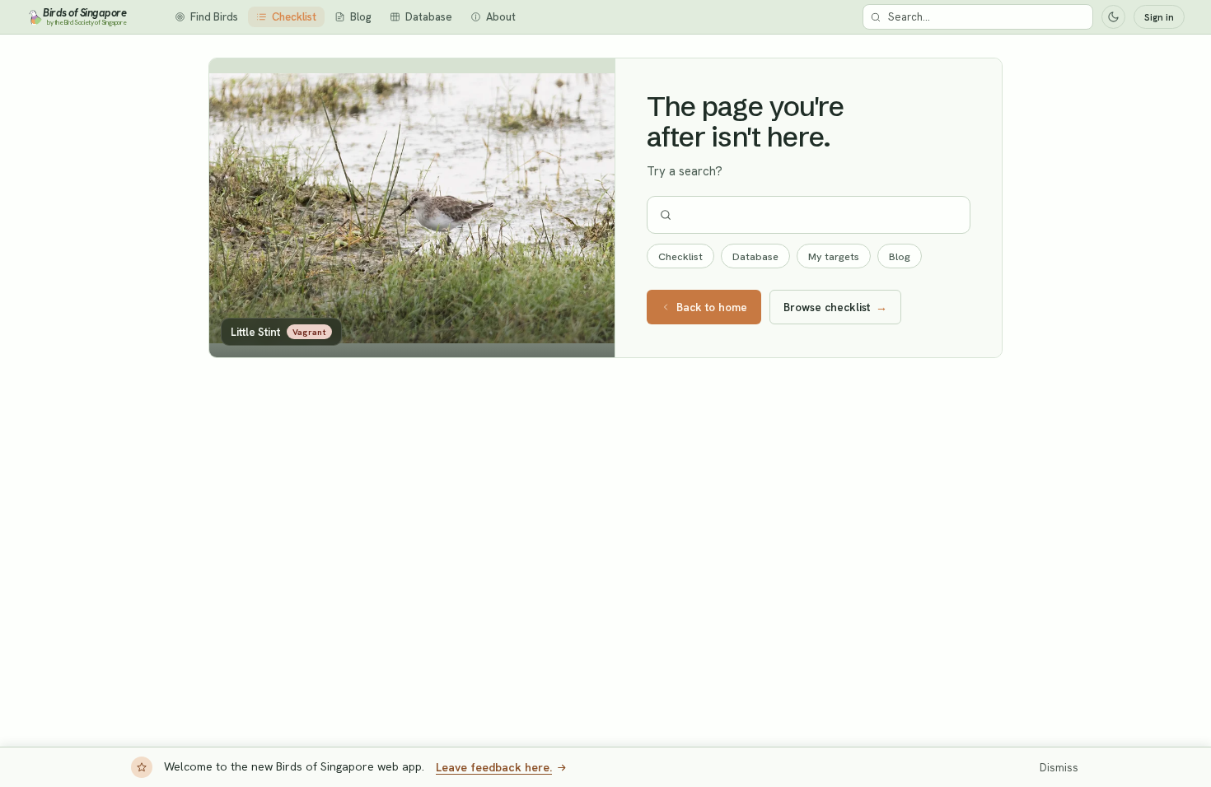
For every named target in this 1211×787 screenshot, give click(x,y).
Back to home (711, 307)
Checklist (680, 256)
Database (755, 256)
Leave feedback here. (494, 767)
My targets (833, 256)
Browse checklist (835, 307)
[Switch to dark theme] (1113, 17)
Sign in (1159, 17)
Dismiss (1059, 768)
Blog (899, 256)
